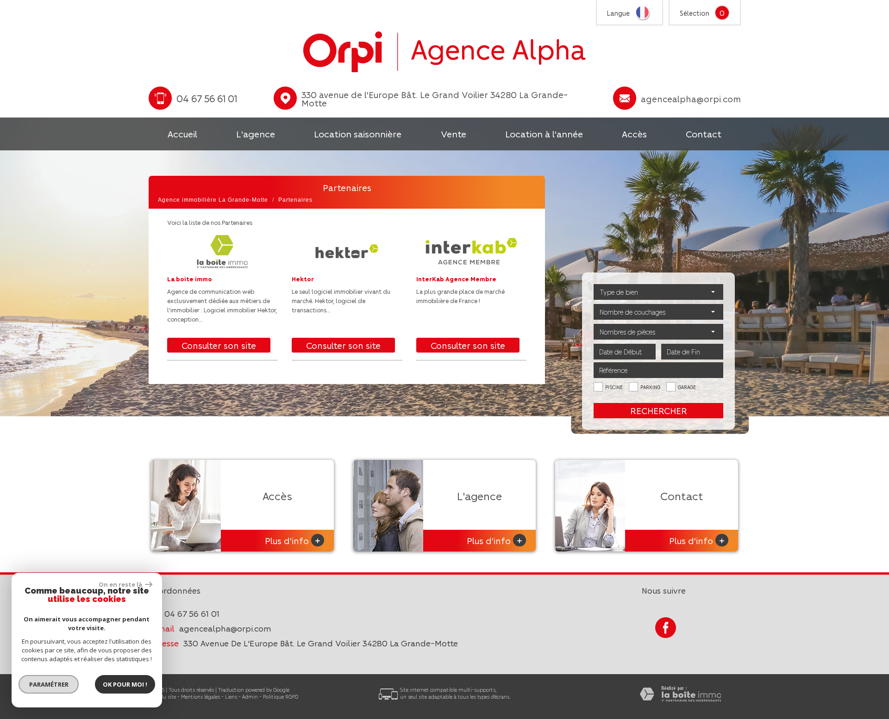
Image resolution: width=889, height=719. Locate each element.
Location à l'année (544, 134)
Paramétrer (49, 684)
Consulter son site (219, 345)
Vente (453, 134)
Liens (231, 697)
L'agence (255, 134)
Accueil (182, 134)
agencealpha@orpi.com (691, 98)
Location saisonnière (357, 134)
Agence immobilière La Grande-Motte (213, 200)
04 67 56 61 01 (191, 613)
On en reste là (121, 584)
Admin (250, 697)
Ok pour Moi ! (125, 684)
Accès (634, 134)
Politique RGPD (280, 697)
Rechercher (658, 410)
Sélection (694, 13)
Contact (703, 134)
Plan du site (162, 697)
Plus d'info (292, 540)
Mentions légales (200, 697)
